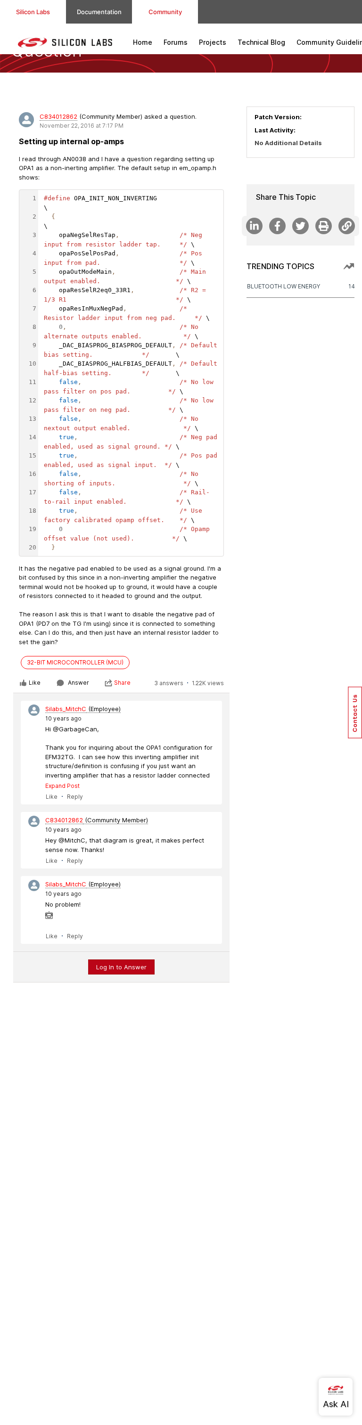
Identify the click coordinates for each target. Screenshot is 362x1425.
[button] (355, 712)
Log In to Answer (121, 967)
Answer (78, 682)
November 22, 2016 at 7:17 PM (81, 125)
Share (122, 682)
